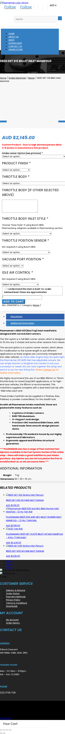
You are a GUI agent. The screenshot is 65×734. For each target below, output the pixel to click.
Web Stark (5, 718)
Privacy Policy (13, 599)
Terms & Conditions (16, 603)
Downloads (15, 43)
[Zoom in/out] (1, 729)
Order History (13, 622)
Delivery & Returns (15, 590)
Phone (3, 686)
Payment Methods (16, 596)
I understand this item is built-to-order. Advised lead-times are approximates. (28, 290)
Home (11, 33)
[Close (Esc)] (10, 729)
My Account (12, 619)
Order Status (13, 593)
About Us (13, 36)
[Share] (7, 729)
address (5, 643)
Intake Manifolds (17, 78)
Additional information (22, 323)
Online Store (15, 49)
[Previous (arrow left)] (1, 733)
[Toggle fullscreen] (4, 729)
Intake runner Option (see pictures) (22, 153)
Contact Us (15, 46)
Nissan (31, 78)
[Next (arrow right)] (4, 733)
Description (17, 316)
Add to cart (13, 301)
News (11, 39)
